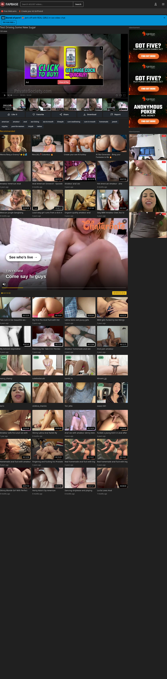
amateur (16, 122)
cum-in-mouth (89, 122)
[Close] (164, 18)
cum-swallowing (73, 122)
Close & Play (64, 82)
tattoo (39, 126)
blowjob (60, 122)
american (5, 122)
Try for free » (9, 22)
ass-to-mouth (48, 122)
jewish (114, 122)
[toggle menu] (149, 4)
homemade (103, 122)
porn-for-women (17, 126)
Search (78, 4)
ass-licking (35, 122)
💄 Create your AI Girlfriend (31, 11)
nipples (5, 126)
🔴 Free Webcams (9, 11)
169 (3, 31)
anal (25, 122)
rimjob (30, 126)
